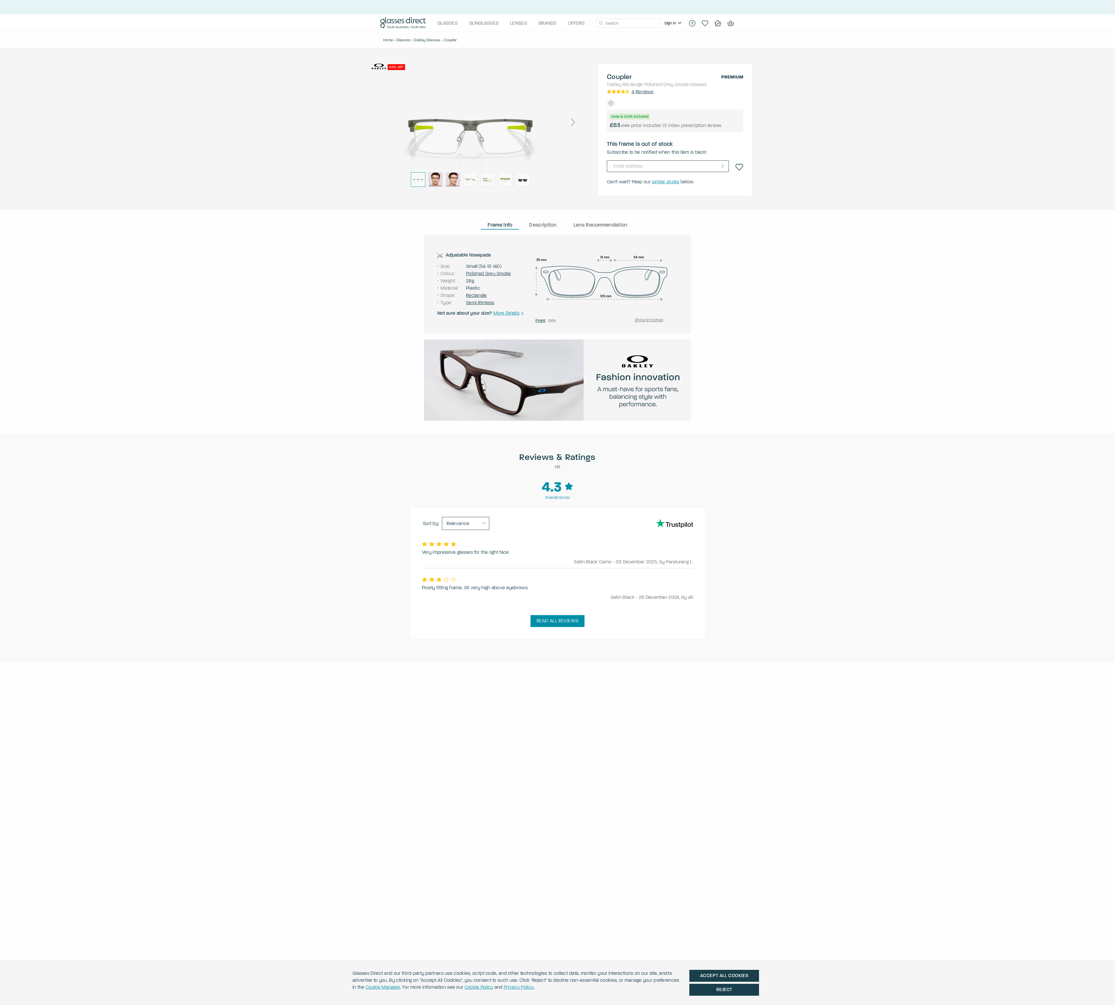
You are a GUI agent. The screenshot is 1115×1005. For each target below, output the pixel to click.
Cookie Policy (479, 987)
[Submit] (601, 23)
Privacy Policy (519, 987)
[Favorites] (705, 23)
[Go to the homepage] (403, 23)
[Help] (692, 23)
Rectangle (633, 84)
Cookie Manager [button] (383, 987)
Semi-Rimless (480, 302)
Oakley (614, 84)
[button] (572, 122)
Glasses (698, 84)
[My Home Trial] (717, 23)
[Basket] (730, 23)
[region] (673, 23)
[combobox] (628, 23)
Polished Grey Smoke (666, 84)
